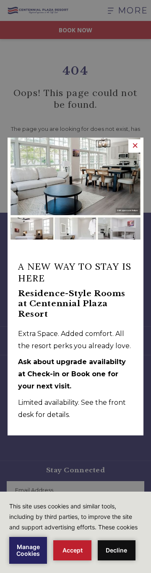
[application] (75, 532)
